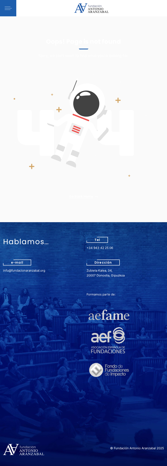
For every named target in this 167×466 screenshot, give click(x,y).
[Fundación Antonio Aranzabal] (91, 8)
